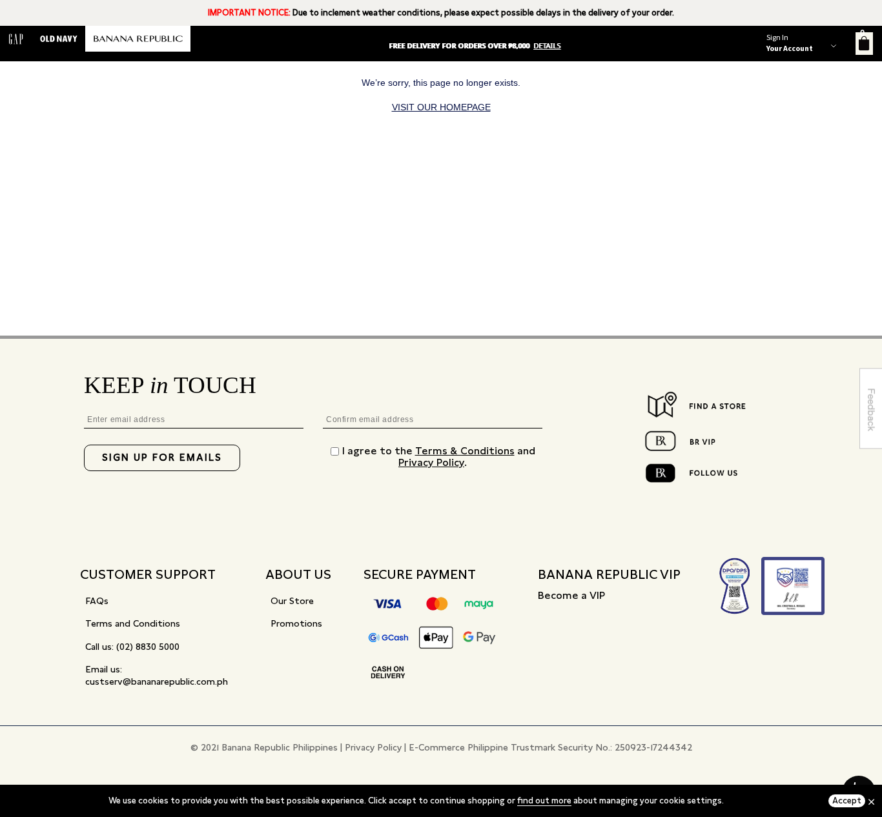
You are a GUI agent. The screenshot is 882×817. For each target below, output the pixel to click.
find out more (544, 800)
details (546, 46)
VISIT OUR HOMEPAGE (441, 107)
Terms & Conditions (465, 451)
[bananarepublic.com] (137, 39)
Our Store (292, 601)
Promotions (296, 623)
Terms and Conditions (132, 623)
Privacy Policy (431, 462)
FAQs (96, 601)
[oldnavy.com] (58, 39)
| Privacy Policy (371, 747)
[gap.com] (16, 39)
